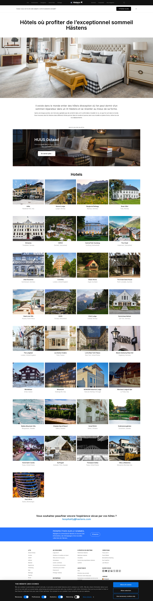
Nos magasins (110, 2)
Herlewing (30, 567)
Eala (29, 570)
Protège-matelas (57, 572)
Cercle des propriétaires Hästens (86, 560)
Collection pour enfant (58, 567)
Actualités (80, 557)
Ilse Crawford (105, 560)
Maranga (30, 572)
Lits (28, 2)
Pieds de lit (56, 570)
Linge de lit (56, 552)
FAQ (79, 570)
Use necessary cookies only (126, 596)
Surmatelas (56, 560)
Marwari (30, 562)
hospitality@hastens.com (76, 519)
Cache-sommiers (57, 562)
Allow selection (126, 590)
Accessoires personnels (59, 565)
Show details (87, 597)
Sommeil (93, 2)
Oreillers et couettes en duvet (60, 555)
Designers (43, 2)
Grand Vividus (31, 552)
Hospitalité (101, 2)
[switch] (43, 597)
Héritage (59, 2)
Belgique (106, 579)
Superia (30, 575)
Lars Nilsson (105, 562)
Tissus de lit (105, 552)
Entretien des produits (83, 573)
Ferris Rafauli (105, 555)
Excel (29, 577)
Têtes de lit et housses (59, 557)
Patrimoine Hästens (83, 552)
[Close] (136, 8)
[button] (123, 9)
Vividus (30, 555)
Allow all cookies (125, 585)
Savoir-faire (52, 2)
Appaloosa (31, 565)
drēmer (30, 560)
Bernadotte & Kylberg (107, 557)
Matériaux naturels (82, 555)
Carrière (80, 562)
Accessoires (34, 2)
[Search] (124, 2)
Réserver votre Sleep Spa (84, 575)
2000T (30, 557)
